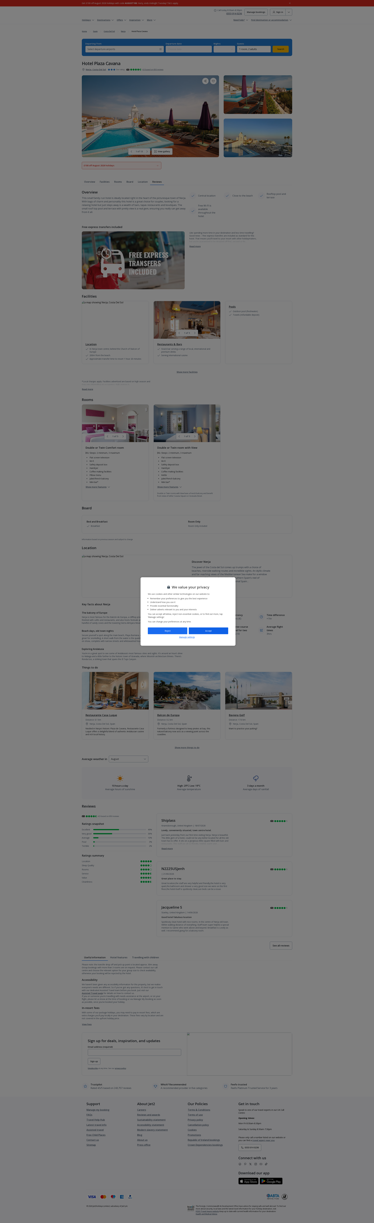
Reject (168, 630)
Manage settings (187, 637)
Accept (208, 630)
